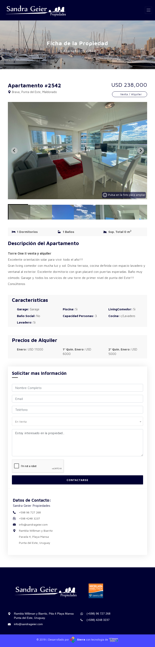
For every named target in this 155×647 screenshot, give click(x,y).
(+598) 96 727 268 (98, 613)
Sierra (81, 639)
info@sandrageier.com (33, 524)
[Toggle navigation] (148, 10)
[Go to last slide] (14, 150)
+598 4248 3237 (29, 518)
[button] (18, 212)
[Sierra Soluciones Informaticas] (113, 639)
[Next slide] (140, 150)
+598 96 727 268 (30, 512)
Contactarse (77, 480)
